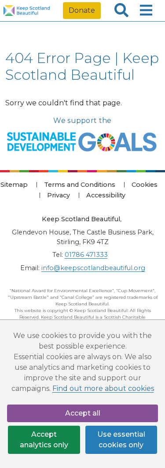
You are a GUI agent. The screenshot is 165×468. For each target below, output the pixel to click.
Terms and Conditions (79, 185)
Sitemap (14, 185)
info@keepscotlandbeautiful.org (93, 268)
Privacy (58, 195)
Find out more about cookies (103, 388)
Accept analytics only (44, 439)
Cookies (145, 185)
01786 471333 (86, 255)
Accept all (82, 413)
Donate (82, 10)
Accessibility (105, 195)
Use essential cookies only (121, 439)
